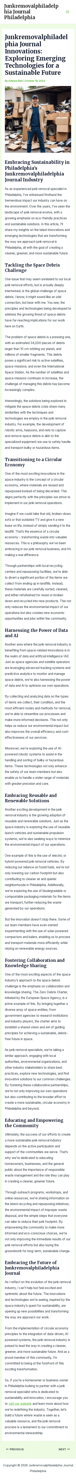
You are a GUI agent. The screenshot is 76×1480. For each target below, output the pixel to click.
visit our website (20, 1404)
